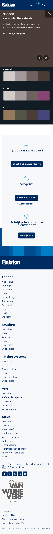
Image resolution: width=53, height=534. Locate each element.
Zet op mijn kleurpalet (15, 34)
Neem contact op (26, 197)
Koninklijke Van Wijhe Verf (13, 523)
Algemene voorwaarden (13, 519)
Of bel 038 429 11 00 (24, 204)
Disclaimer (6, 511)
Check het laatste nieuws (26, 164)
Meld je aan (26, 235)
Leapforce (47, 528)
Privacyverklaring (9, 515)
